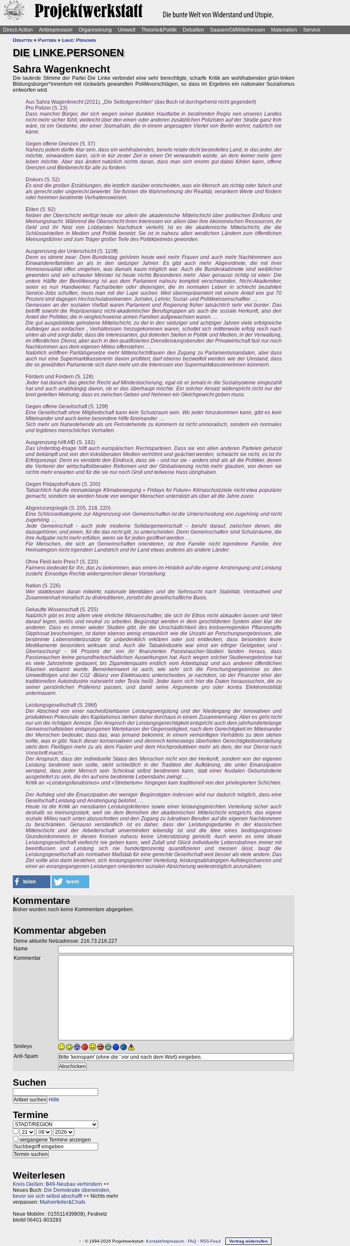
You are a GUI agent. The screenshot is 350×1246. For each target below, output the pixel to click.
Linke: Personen (79, 40)
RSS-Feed (210, 1241)
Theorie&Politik (159, 30)
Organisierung (95, 30)
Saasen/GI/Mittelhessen (237, 30)
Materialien (284, 30)
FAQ (192, 1241)
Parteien (47, 40)
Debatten (193, 30)
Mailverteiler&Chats (62, 1202)
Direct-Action (18, 30)
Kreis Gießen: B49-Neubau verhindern (57, 1184)
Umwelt (126, 30)
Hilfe (54, 1100)
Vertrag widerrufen (248, 1241)
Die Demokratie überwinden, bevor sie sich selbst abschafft (62, 1193)
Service (312, 30)
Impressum (173, 1241)
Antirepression (56, 30)
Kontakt (153, 1241)
